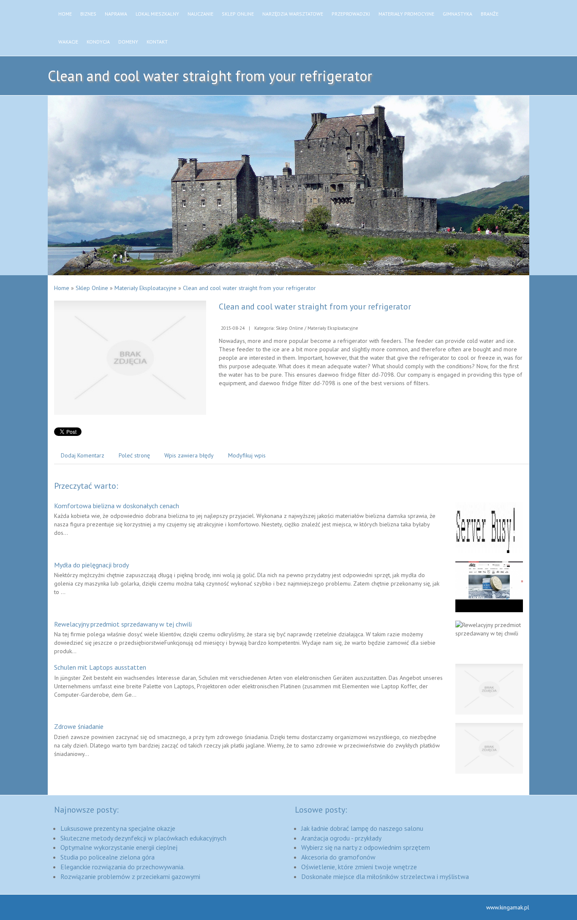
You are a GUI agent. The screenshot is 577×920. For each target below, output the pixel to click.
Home (61, 288)
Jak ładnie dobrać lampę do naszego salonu (362, 828)
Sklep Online (92, 288)
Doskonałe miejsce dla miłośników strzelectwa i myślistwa (385, 876)
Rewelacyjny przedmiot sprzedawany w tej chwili (123, 624)
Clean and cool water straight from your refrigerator (249, 288)
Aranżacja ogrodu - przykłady (341, 838)
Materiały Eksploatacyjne (145, 288)
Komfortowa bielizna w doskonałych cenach (116, 505)
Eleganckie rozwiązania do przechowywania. (122, 866)
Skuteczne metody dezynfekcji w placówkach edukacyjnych (143, 838)
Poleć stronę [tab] (134, 455)
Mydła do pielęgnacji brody (91, 565)
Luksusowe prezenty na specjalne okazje (117, 828)
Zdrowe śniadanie (78, 726)
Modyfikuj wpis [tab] (247, 455)
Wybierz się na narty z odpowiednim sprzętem (365, 847)
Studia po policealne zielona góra (107, 857)
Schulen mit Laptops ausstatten (100, 667)
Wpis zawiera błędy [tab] (189, 455)
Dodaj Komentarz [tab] (82, 455)
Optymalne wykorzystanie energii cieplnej (118, 847)
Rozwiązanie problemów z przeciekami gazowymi (130, 876)
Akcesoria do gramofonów (338, 857)
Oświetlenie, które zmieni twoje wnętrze (359, 866)
